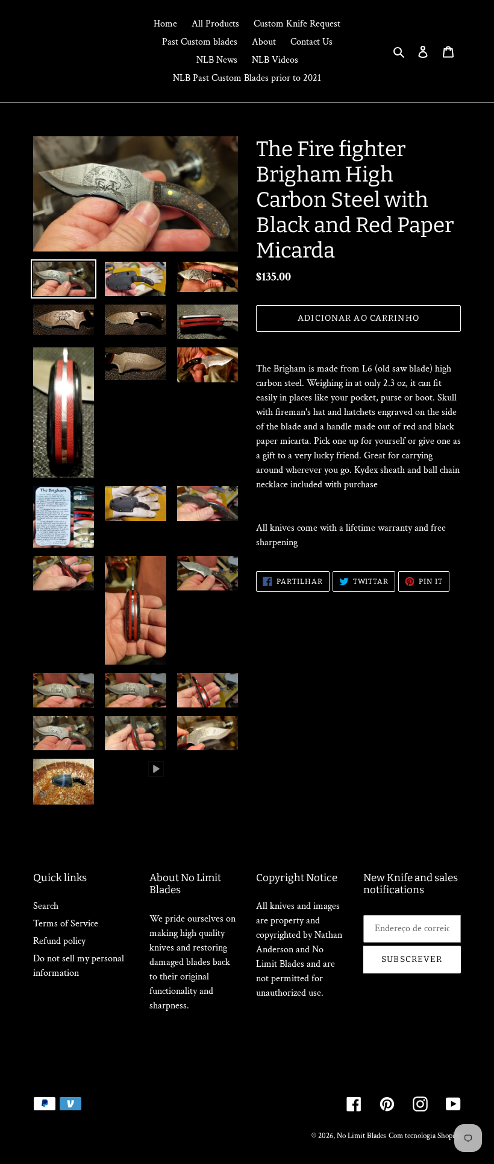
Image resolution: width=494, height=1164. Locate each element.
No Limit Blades (361, 1136)
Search (45, 906)
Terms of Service (65, 923)
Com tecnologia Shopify (425, 1136)
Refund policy (59, 941)
